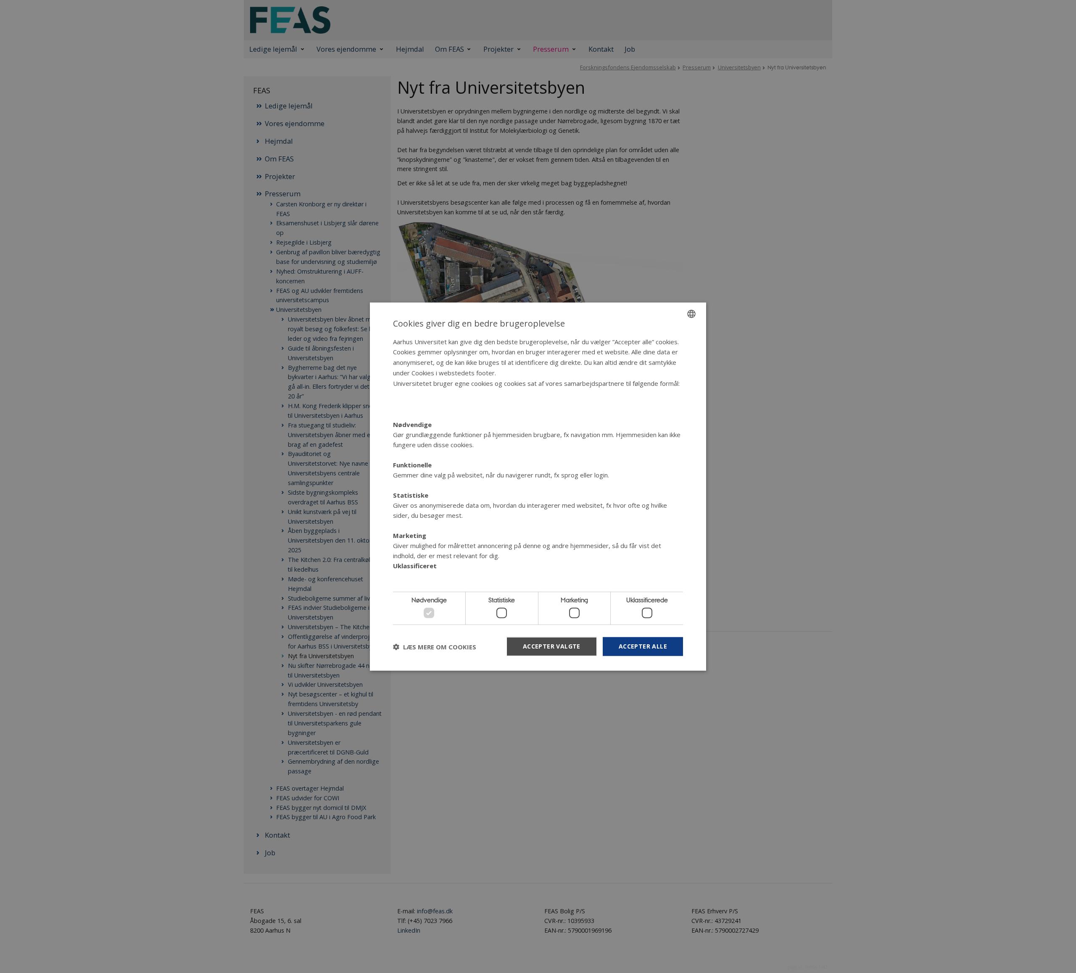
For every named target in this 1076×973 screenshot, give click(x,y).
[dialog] (538, 486)
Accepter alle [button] (643, 646)
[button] (434, 646)
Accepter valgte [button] (551, 646)
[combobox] (691, 313)
